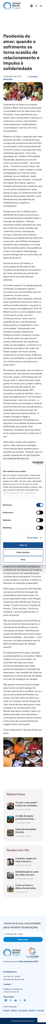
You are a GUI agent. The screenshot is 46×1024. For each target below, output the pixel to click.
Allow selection (23, 552)
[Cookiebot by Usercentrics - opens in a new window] (32, 462)
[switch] (39, 513)
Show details (32, 538)
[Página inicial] (11, 6)
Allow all (23, 545)
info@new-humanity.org (13, 989)
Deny (23, 560)
